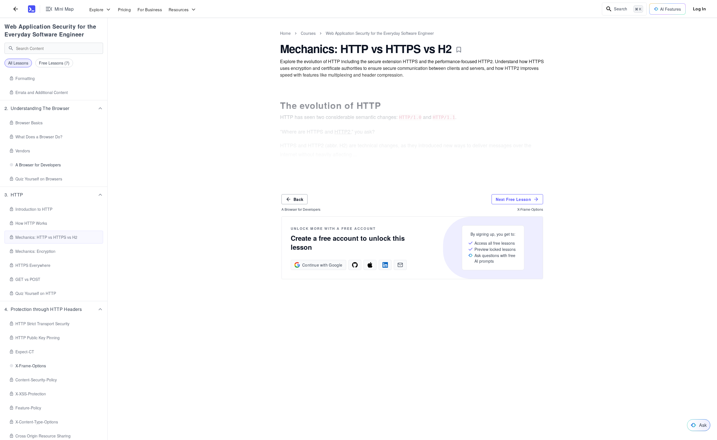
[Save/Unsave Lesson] (458, 49)
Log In (699, 9)
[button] (54, 108)
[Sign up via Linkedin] (385, 265)
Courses (308, 33)
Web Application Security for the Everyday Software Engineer (50, 30)
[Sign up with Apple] (370, 265)
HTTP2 (342, 131)
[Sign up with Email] (400, 265)
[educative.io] (31, 9)
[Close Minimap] (107, 39)
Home (285, 33)
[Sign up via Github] (354, 265)
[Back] (15, 8)
